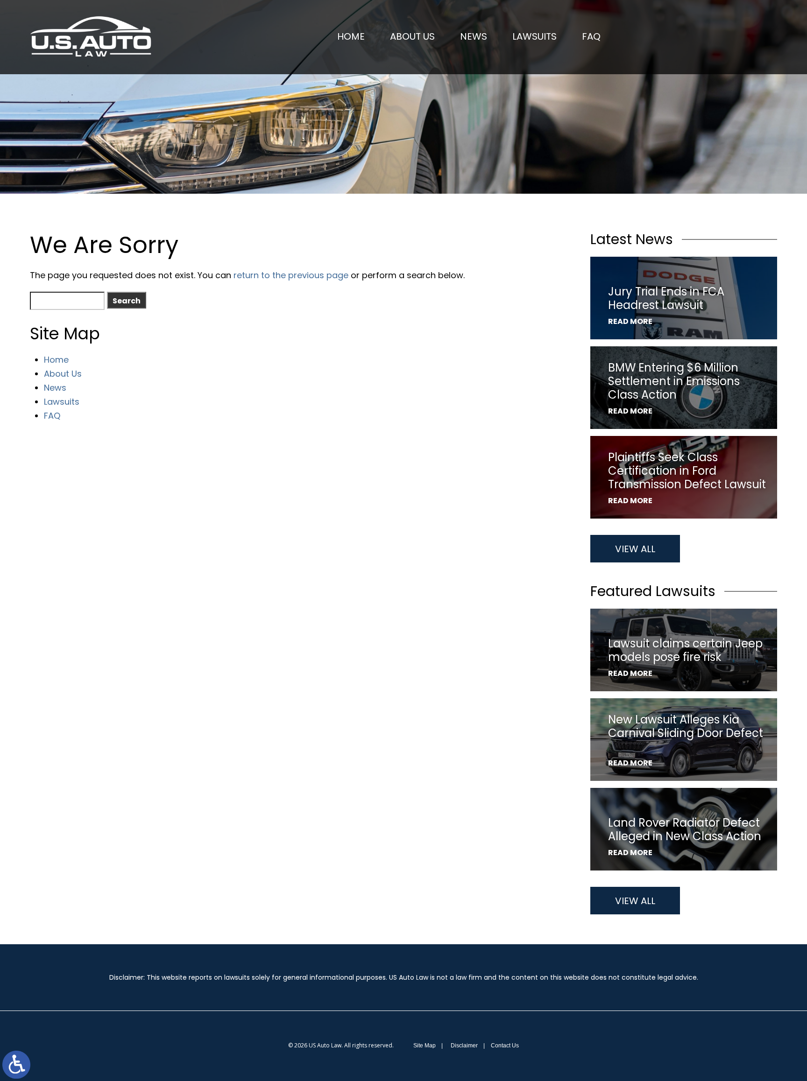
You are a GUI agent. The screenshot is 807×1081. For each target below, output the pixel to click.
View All (635, 548)
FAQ (591, 36)
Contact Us (505, 1045)
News (473, 36)
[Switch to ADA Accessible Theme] (16, 1065)
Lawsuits (534, 36)
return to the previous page (291, 275)
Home (351, 36)
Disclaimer (464, 1045)
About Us (412, 36)
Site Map (424, 1045)
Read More (630, 321)
